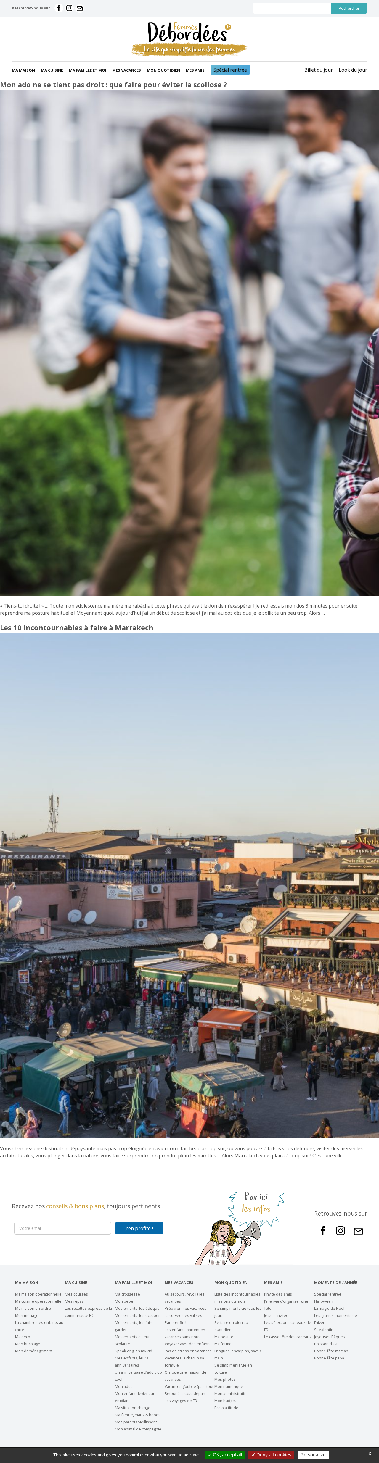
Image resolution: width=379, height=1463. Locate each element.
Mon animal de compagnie (138, 1429)
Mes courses (76, 1294)
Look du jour (353, 70)
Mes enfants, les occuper (137, 1315)
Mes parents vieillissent (136, 1422)
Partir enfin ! (175, 1322)
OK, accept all (227, 1454)
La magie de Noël (329, 1308)
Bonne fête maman (331, 1351)
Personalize (313, 1454)
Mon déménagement (33, 1351)
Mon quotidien (163, 70)
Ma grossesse (127, 1294)
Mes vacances (126, 70)
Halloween (323, 1301)
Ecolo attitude (226, 1407)
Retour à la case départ (185, 1393)
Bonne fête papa (329, 1358)
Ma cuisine (52, 70)
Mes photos (225, 1379)
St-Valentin (323, 1329)
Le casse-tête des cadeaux (287, 1336)
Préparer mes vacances (185, 1308)
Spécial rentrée (230, 70)
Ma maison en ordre (33, 1308)
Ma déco (22, 1336)
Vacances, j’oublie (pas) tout (189, 1386)
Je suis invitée (276, 1315)
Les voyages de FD (181, 1400)
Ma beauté (223, 1336)
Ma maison (23, 70)
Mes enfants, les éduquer (138, 1308)
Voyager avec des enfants (188, 1343)
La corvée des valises (183, 1315)
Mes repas (74, 1301)
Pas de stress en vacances (188, 1351)
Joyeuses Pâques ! (330, 1336)
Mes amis (195, 70)
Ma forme (223, 1343)
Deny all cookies (273, 1454)
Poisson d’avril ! (327, 1343)
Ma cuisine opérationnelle (38, 1301)
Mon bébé (124, 1301)
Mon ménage (26, 1315)
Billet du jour (318, 70)
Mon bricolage (27, 1343)
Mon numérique (228, 1386)
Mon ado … (125, 1386)
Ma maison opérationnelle (38, 1294)
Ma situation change (132, 1407)
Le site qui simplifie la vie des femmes (189, 49)
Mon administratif (229, 1393)
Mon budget (225, 1400)
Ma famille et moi (87, 70)
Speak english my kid (133, 1351)
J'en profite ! (139, 1228)
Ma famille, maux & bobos (137, 1414)
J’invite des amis (278, 1294)
